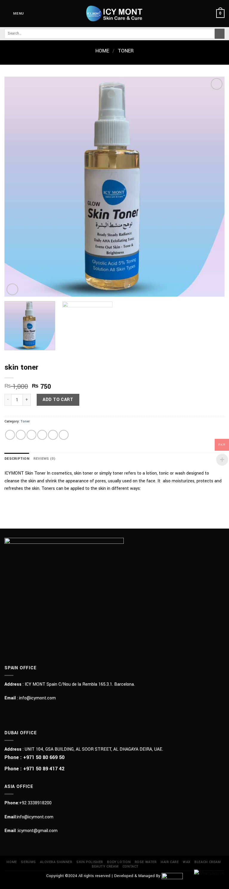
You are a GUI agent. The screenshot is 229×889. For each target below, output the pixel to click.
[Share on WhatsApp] (10, 435)
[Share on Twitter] (31, 435)
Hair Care (170, 862)
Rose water (146, 862)
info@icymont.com (37, 698)
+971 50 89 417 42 (43, 768)
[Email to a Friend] (42, 435)
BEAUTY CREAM (105, 866)
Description (16, 458)
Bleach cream (207, 862)
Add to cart (58, 400)
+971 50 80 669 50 (43, 757)
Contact (131, 866)
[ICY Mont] (114, 13)
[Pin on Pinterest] (53, 435)
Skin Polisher (89, 862)
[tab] (16, 459)
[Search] (220, 34)
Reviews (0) (44, 458)
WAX (187, 862)
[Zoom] (12, 289)
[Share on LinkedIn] (64, 435)
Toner (126, 51)
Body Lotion (119, 862)
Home (102, 51)
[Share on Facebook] (21, 435)
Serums (28, 862)
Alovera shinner (56, 862)
